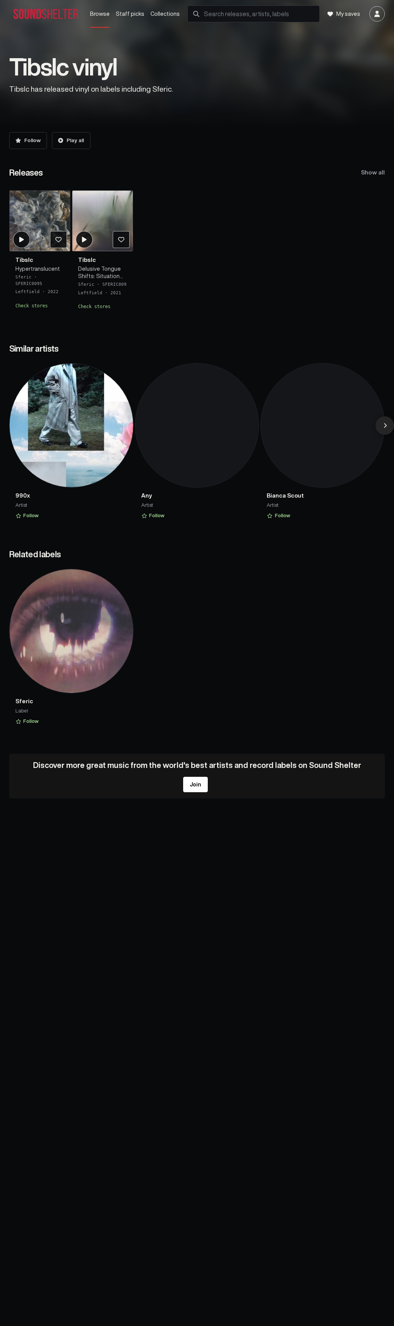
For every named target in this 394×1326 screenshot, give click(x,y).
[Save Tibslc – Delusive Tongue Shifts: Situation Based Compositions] (121, 239)
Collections (165, 14)
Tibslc (24, 259)
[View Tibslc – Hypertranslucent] (40, 221)
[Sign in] (377, 14)
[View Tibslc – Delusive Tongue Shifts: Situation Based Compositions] (102, 221)
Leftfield (27, 291)
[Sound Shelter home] (45, 14)
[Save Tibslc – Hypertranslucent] (58, 239)
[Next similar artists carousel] (385, 425)
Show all (373, 172)
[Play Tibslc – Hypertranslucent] (21, 239)
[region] (197, 252)
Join (195, 784)
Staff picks (130, 14)
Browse (100, 14)
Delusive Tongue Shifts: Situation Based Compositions (99, 273)
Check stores (31, 305)
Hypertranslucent (37, 268)
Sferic (23, 277)
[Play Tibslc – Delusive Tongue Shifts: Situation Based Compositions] (84, 239)
